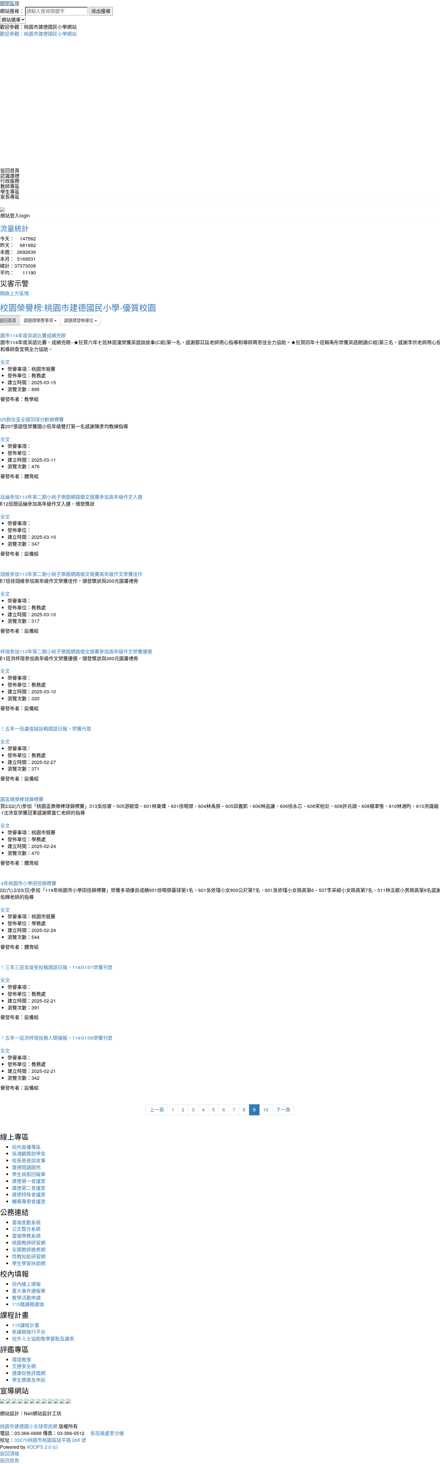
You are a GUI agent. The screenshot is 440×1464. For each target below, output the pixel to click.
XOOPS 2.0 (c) (42, 1446)
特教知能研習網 (28, 1256)
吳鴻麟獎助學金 (28, 1153)
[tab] (220, 176)
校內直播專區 (26, 1146)
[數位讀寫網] (44, 1400)
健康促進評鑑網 (28, 1373)
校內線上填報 (26, 1283)
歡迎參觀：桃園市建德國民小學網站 (38, 33)
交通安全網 (24, 1366)
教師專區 (9, 186)
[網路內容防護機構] (14, 1400)
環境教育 (21, 1359)
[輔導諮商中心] (56, 1400)
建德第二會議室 (28, 1187)
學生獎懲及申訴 (28, 1379)
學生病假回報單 (28, 1174)
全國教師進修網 (28, 1249)
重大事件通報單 (28, 1290)
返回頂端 (9, 1453)
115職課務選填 (28, 1304)
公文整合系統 (26, 1228)
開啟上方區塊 (14, 293)
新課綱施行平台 (28, 1331)
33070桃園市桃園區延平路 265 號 (50, 1439)
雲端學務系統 (26, 1235)
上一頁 (157, 1109)
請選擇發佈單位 (79, 320)
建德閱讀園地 (26, 1167)
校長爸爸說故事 (28, 1160)
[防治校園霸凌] (38, 1400)
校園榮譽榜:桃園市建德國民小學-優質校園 (78, 307)
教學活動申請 (26, 1297)
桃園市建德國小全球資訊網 (28, 1426)
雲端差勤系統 (26, 1222)
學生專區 (9, 191)
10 (265, 1109)
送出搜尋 (100, 10)
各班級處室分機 (105, 1433)
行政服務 (9, 180)
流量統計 (14, 228)
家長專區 (9, 196)
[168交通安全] (2, 1400)
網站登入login (15, 215)
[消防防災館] (26, 1400)
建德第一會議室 (28, 1181)
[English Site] (2, 208)
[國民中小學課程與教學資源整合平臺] (62, 1400)
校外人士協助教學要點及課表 (43, 1338)
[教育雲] (50, 1400)
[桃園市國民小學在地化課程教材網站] (8, 1400)
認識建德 (9, 175)
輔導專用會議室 (28, 1201)
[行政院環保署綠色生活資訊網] (20, 1400)
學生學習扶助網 (28, 1263)
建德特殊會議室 (28, 1194)
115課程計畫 (25, 1325)
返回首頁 (9, 170)
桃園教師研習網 (28, 1242)
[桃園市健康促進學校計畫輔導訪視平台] (68, 1400)
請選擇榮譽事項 (39, 320)
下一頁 (283, 1109)
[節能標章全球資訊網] (32, 1400)
